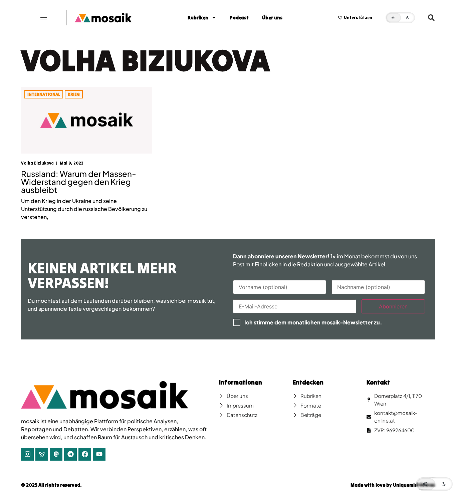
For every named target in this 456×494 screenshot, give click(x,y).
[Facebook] (84, 454)
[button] (43, 18)
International (43, 94)
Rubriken (198, 18)
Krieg (74, 94)
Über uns (272, 18)
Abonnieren (393, 306)
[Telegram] (70, 454)
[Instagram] (27, 454)
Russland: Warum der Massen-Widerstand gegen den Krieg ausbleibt (78, 182)
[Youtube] (99, 454)
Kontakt (378, 382)
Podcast (239, 18)
